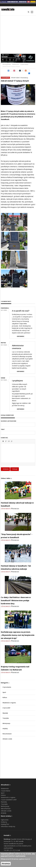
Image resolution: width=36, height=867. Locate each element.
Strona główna (7, 64)
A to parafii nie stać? (20, 311)
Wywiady (5, 713)
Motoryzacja (6, 723)
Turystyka (6, 718)
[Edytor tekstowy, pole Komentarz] (18, 455)
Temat (3, 429)
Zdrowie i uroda (7, 739)
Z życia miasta (24, 64)
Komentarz (4, 438)
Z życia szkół (6, 708)
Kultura (5, 697)
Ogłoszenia (4, 820)
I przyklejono (17, 380)
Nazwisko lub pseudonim (8, 421)
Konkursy (4, 822)
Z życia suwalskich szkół (8, 800)
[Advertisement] (18, 35)
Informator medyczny (8, 826)
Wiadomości (15, 64)
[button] (3, 441)
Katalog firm (5, 824)
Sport (4, 692)
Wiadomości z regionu (9, 703)
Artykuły (5, 728)
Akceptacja (6, 863)
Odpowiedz (20, 336)
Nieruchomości (7, 734)
